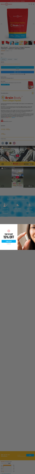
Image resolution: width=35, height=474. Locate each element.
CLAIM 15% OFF (9, 241)
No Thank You (9, 243)
